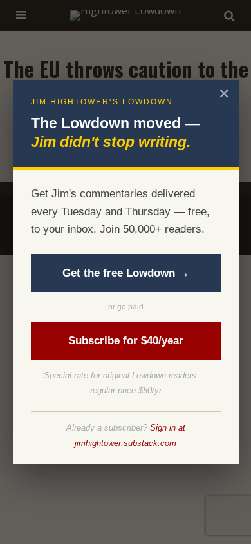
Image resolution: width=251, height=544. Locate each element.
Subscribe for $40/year (125, 341)
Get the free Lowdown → (125, 273)
